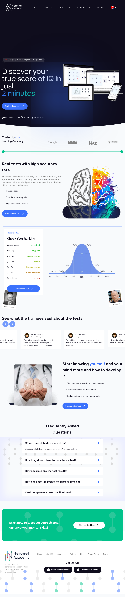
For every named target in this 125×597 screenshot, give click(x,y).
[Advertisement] (62, 38)
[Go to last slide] (5, 324)
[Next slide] (12, 324)
